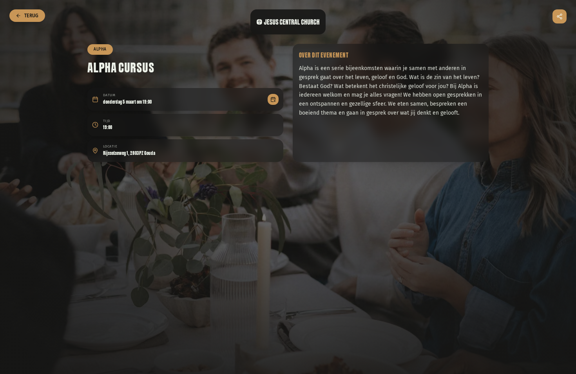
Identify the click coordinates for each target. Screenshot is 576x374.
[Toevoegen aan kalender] (273, 99)
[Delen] (559, 16)
